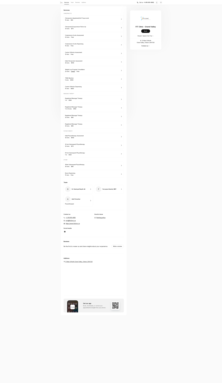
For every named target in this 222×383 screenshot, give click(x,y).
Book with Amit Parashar (78, 200)
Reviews (77, 2)
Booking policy (100, 217)
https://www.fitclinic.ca (73, 223)
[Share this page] (156, 2)
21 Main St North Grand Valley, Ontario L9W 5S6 (145, 41)
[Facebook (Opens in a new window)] (65, 231)
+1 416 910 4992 (149, 2)
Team (72, 2)
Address (84, 2)
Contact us (144, 46)
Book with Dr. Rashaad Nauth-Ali (78, 189)
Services (66, 2)
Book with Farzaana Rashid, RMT (109, 189)
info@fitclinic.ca (71, 220)
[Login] (161, 2)
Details (73, 71)
